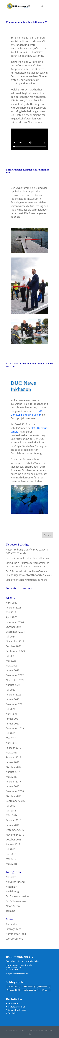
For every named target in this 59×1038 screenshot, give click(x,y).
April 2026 (11, 602)
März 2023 (12, 665)
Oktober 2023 (13, 646)
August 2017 (13, 772)
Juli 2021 (10, 709)
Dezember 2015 (15, 830)
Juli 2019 (10, 733)
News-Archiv (13, 906)
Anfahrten (12, 1013)
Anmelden (12, 924)
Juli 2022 (10, 689)
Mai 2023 (11, 660)
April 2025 (11, 617)
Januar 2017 (12, 786)
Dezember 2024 (15, 622)
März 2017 (12, 776)
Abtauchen (29, 986)
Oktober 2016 (13, 796)
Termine (10, 910)
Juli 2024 (10, 636)
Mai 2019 (11, 738)
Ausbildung (12, 891)
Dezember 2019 (15, 728)
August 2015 (13, 844)
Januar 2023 (12, 670)
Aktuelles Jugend (15, 882)
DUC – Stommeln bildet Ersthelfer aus (27, 558)
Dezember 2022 (15, 675)
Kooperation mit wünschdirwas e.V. (27, 22)
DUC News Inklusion (17, 896)
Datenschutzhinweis (17, 1010)
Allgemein (11, 886)
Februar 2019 (13, 747)
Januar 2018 (12, 762)
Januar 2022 (12, 699)
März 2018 (12, 752)
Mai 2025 (11, 612)
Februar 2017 (13, 781)
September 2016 (15, 801)
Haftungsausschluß (16, 1006)
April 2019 (11, 743)
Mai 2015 (11, 859)
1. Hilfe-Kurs (13, 986)
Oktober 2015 (13, 839)
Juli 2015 (10, 849)
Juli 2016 (10, 805)
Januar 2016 (12, 825)
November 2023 (15, 641)
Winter (46, 990)
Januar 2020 (12, 723)
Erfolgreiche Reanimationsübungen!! (27, 579)
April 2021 (11, 714)
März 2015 (12, 863)
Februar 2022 (13, 694)
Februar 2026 (13, 607)
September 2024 (15, 631)
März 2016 (12, 815)
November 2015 (15, 834)
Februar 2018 (13, 757)
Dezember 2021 (15, 704)
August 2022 (13, 685)
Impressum (13, 1003)
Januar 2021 (12, 718)
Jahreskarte (44, 986)
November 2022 (15, 680)
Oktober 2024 (13, 627)
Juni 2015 (11, 854)
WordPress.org (14, 938)
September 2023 (15, 651)
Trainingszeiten (31, 990)
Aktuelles (11, 877)
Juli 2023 (10, 656)
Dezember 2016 (15, 791)
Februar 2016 (13, 820)
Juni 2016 (11, 810)
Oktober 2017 (13, 767)
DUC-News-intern (16, 901)
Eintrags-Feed (13, 929)
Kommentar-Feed (16, 933)
